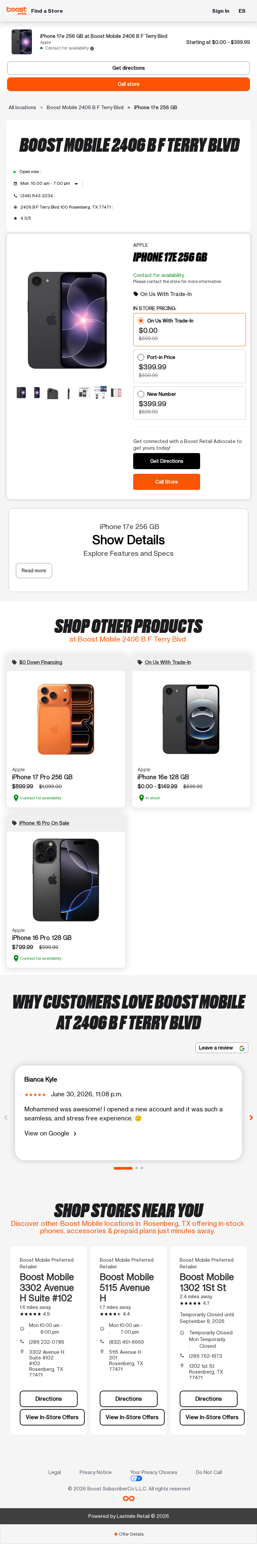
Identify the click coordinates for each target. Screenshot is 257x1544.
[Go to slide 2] (136, 1168)
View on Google (51, 1133)
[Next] (251, 1117)
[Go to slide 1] (123, 1168)
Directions (48, 1398)
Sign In (220, 11)
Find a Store (47, 11)
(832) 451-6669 (126, 1342)
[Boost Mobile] (17, 11)
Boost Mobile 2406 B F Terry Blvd (85, 107)
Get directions (128, 68)
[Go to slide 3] (142, 1168)
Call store (129, 84)
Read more (34, 570)
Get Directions (166, 461)
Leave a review (216, 1047)
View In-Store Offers (52, 1417)
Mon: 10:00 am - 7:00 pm (50, 184)
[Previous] (5, 1117)
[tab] (128, 1534)
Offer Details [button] (129, 1534)
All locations (22, 107)
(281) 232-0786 (46, 1342)
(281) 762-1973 (205, 1356)
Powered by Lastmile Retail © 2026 (128, 1516)
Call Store (166, 482)
